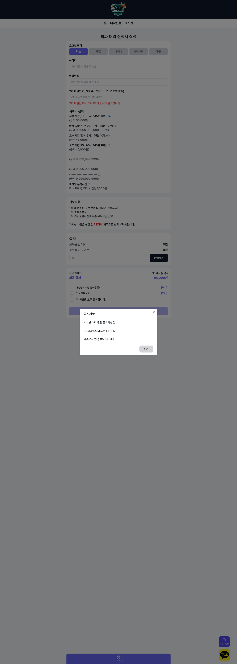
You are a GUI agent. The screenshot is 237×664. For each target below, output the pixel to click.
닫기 (146, 349)
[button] (154, 312)
